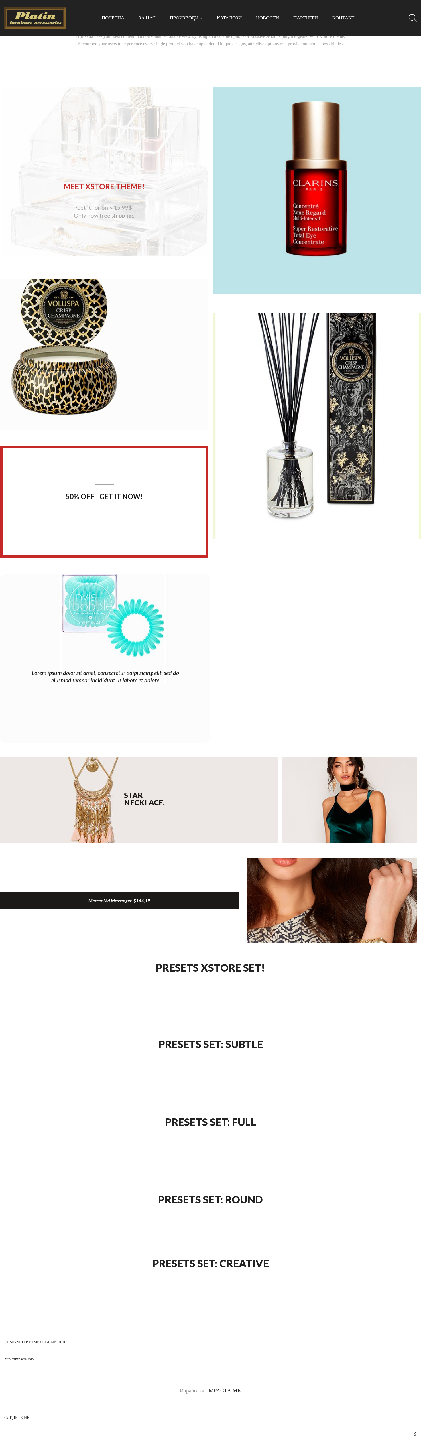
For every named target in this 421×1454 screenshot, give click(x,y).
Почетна (113, 18)
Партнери (305, 18)
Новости (267, 18)
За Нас (147, 18)
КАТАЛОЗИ (229, 18)
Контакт (343, 18)
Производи (184, 18)
